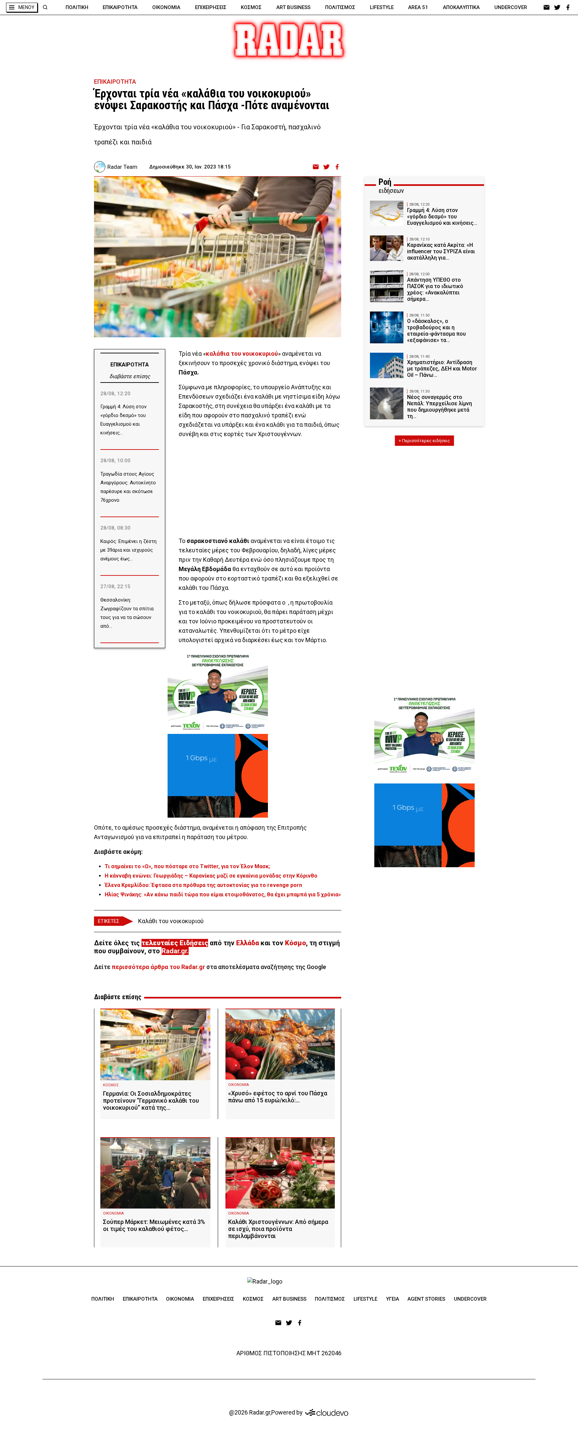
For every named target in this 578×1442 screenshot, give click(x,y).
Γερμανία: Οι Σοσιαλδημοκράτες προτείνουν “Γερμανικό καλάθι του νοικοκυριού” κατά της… (151, 1100)
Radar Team (122, 166)
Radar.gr (174, 951)
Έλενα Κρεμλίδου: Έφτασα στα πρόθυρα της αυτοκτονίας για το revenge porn (203, 885)
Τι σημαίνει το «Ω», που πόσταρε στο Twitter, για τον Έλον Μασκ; (187, 866)
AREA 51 (418, 7)
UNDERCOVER (510, 7)
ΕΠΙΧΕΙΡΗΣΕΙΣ (210, 7)
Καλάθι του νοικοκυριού (171, 920)
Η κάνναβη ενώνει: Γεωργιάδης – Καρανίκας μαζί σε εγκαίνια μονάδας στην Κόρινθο (211, 876)
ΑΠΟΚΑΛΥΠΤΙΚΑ (461, 7)
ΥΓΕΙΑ (392, 1299)
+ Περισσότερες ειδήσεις (424, 440)
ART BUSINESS (293, 7)
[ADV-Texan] (218, 692)
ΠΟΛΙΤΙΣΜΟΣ (340, 7)
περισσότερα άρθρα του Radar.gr (158, 966)
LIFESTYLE (382, 7)
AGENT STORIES (426, 1299)
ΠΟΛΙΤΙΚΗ (77, 7)
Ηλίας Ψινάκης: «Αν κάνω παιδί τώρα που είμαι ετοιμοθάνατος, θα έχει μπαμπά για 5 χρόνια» (223, 894)
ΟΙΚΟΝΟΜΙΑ (166, 7)
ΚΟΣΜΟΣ (251, 7)
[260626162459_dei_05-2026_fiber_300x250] (218, 776)
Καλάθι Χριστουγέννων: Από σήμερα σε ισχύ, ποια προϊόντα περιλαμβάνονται (278, 1228)
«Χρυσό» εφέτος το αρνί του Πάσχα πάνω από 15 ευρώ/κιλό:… (277, 1097)
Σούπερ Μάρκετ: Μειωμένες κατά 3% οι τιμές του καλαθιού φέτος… (154, 1225)
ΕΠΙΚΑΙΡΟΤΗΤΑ (120, 7)
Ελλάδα (247, 943)
